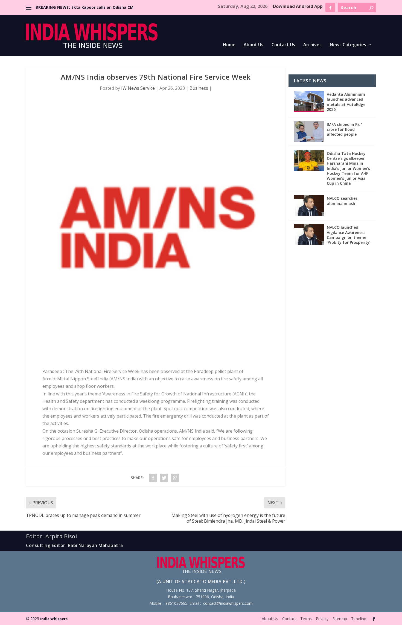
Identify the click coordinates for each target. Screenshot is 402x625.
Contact (289, 618)
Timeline (358, 618)
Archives (312, 45)
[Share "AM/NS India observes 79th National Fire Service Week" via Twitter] (164, 477)
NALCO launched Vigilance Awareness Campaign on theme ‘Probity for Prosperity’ (348, 235)
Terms (306, 618)
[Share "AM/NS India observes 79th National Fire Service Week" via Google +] (175, 477)
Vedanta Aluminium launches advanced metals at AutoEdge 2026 (346, 102)
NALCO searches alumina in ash (342, 201)
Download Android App (298, 6)
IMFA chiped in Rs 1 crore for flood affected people (345, 129)
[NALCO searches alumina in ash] (309, 205)
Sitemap (340, 618)
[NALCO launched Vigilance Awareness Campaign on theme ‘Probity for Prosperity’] (309, 234)
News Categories (348, 45)
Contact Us (283, 45)
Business (199, 88)
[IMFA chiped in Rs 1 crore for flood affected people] (309, 131)
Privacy (322, 618)
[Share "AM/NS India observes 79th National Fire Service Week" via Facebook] (153, 477)
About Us (253, 45)
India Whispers (54, 618)
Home (229, 45)
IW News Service (138, 88)
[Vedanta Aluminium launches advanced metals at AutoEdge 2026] (309, 101)
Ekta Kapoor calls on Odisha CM (102, 7)
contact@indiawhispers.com (228, 603)
